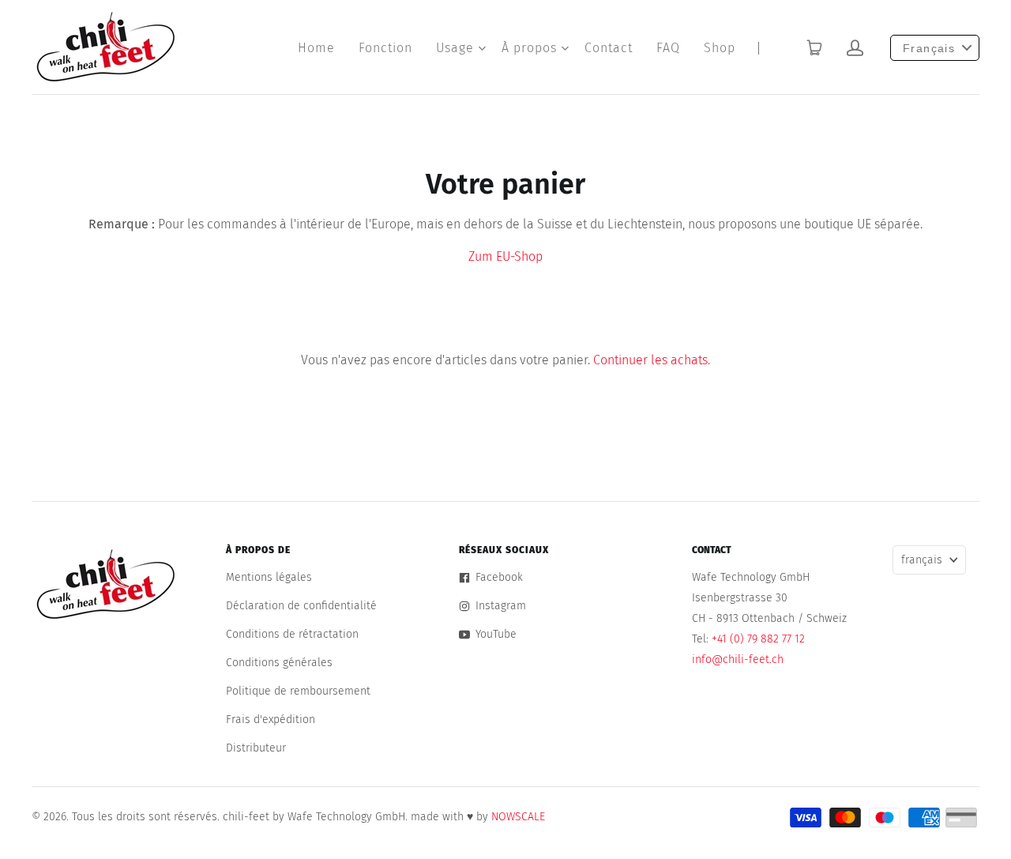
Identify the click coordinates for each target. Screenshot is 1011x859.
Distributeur (256, 748)
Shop (719, 47)
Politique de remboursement (298, 691)
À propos (529, 47)
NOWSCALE (518, 816)
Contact (608, 47)
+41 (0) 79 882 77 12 (758, 639)
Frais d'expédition (270, 719)
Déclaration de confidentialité (301, 605)
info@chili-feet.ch (738, 659)
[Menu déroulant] (482, 48)
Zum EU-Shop (505, 256)
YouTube (496, 634)
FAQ (668, 47)
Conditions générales (279, 662)
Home (316, 47)
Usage (455, 47)
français (921, 560)
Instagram (500, 605)
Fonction (385, 47)
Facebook (499, 577)
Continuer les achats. (651, 359)
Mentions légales (269, 577)
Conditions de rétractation (292, 634)
